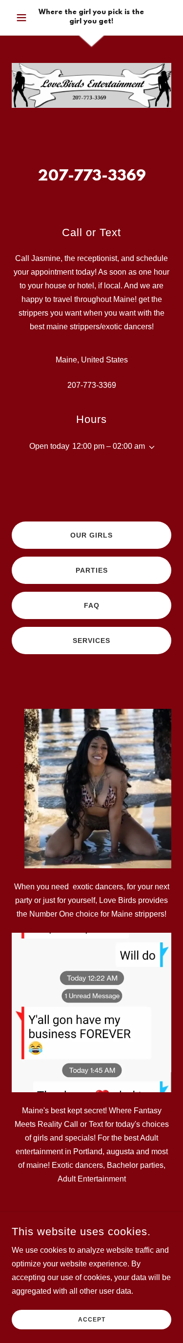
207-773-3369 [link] (91, 385)
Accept (91, 1319)
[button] (24, 17)
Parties (92, 570)
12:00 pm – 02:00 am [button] (108, 446)
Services (91, 640)
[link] (91, 17)
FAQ (92, 605)
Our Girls (91, 535)
